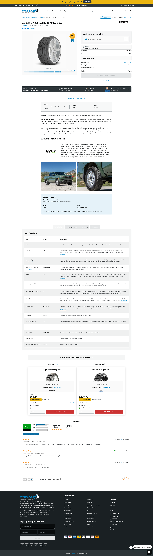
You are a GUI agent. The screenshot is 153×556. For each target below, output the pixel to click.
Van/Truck (112, 508)
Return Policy (67, 508)
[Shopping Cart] (130, 11)
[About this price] (50, 399)
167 (32, 28)
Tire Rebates (67, 502)
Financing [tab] (85, 227)
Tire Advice (55, 11)
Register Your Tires (92, 508)
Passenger (24, 25)
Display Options (42, 479)
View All (112, 530)
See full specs (106, 80)
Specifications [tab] (58, 227)
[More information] (57, 364)
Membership (67, 510)
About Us (89, 502)
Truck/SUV (112, 505)
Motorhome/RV (114, 516)
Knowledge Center (69, 521)
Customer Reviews (92, 513)
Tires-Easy (73, 553)
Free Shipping (67, 524)
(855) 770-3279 (83, 208)
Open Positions (91, 527)
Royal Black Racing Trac (51, 370)
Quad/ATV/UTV (114, 519)
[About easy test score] (34, 70)
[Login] (125, 11)
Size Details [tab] (95, 227)
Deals (42, 11)
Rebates (48, 11)
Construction (113, 524)
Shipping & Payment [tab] (72, 227)
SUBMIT (37, 538)
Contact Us (90, 499)
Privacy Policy (90, 518)
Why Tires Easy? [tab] (81, 98)
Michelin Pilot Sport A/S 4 (101, 370)
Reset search (107, 17)
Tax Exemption (68, 527)
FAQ (88, 510)
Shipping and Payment (93, 505)
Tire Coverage (67, 518)
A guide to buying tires (31, 261)
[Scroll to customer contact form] (128, 89)
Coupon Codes (68, 513)
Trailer (111, 510)
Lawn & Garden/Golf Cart (116, 521)
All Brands (66, 499)
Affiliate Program (91, 521)
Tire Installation (68, 516)
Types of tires (29, 269)
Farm (111, 527)
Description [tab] (70, 98)
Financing (63, 11)
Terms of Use (90, 516)
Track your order (117, 11)
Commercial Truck (115, 513)
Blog (88, 524)
